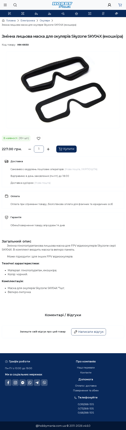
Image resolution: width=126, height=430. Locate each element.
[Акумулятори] (90, 13)
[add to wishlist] (38, 138)
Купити (68, 149)
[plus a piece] (48, 149)
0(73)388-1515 (86, 408)
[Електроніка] (76, 13)
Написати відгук (91, 332)
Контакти (85, 372)
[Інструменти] (103, 13)
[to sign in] (109, 5)
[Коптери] (23, 13)
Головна (11, 20)
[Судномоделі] (49, 13)
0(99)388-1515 (86, 404)
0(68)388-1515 (86, 412)
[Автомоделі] (36, 13)
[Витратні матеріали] (116, 13)
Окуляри (45, 20)
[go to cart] (120, 5)
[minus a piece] (29, 149)
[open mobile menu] (5, 5)
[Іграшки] (63, 13)
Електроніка (28, 20)
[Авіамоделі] (9, 13)
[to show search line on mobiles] (15, 5)
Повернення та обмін (86, 390)
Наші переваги (86, 367)
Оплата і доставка (86, 385)
